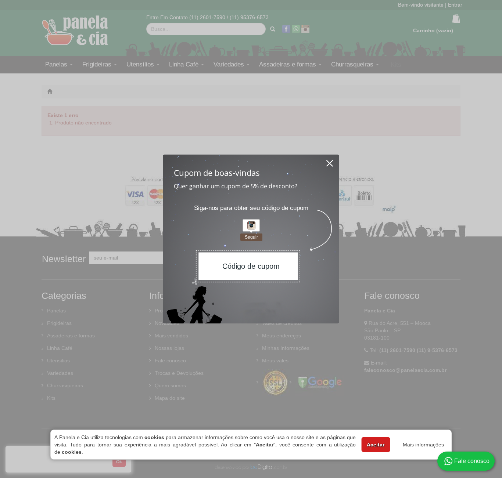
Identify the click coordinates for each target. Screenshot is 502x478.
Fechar (330, 161)
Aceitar (375, 445)
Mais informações (423, 445)
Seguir (251, 237)
